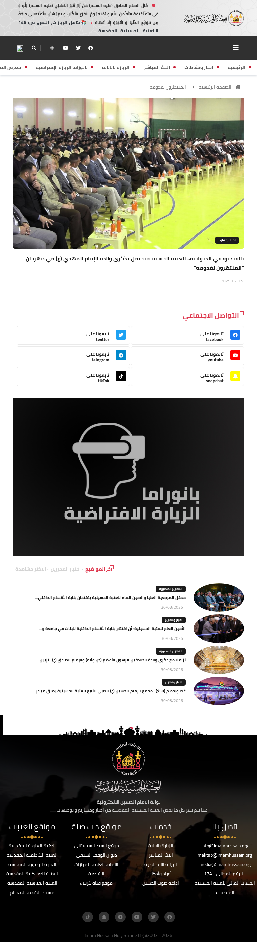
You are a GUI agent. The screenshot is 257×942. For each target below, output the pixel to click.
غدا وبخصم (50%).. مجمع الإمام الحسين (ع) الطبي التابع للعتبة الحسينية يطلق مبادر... (109, 691)
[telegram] (120, 917)
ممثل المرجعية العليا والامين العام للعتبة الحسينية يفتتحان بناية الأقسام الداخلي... (110, 597)
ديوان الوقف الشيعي (96, 855)
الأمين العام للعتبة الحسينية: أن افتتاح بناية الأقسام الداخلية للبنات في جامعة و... (112, 628)
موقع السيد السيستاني (96, 845)
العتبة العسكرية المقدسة (32, 873)
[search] (33, 48)
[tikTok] (87, 917)
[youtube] (66, 48)
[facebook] (90, 48)
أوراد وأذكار (161, 873)
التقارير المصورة (170, 589)
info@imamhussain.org (224, 845)
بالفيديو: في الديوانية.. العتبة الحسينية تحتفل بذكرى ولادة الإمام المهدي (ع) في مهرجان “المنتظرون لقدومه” (135, 263)
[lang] (19, 48)
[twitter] (78, 48)
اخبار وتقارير (227, 240)
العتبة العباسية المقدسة (32, 883)
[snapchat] (104, 917)
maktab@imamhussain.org (225, 855)
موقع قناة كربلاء (96, 883)
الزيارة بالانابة (160, 845)
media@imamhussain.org (225, 864)
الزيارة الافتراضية (160, 864)
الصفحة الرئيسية (215, 87)
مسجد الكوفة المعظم (32, 892)
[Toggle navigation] (235, 47)
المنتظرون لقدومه (168, 87)
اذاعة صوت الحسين (160, 883)
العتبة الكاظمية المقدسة (32, 855)
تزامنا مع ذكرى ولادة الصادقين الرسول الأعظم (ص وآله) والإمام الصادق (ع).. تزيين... (111, 660)
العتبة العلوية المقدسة (32, 845)
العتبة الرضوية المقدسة (32, 864)
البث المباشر (161, 855)
